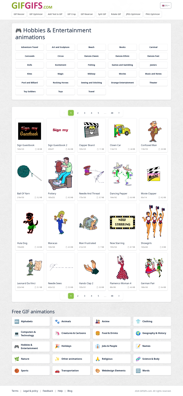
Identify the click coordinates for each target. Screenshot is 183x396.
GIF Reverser (87, 14)
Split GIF (102, 14)
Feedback (48, 390)
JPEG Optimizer (133, 14)
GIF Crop (71, 14)
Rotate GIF (116, 14)
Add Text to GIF (55, 14)
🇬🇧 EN (165, 5)
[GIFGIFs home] (32, 5)
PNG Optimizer (153, 14)
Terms (15, 390)
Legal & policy (30, 390)
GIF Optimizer (36, 14)
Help (60, 390)
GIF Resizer (19, 14)
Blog (69, 390)
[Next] (119, 113)
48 (112, 113)
